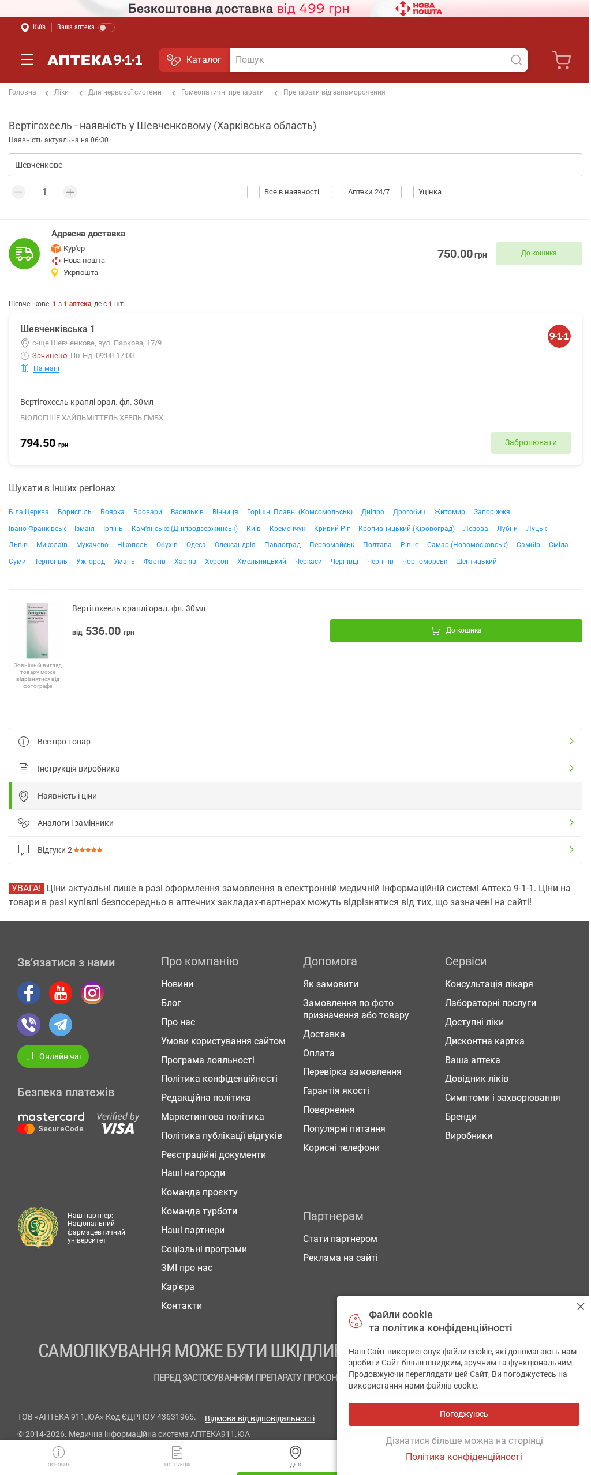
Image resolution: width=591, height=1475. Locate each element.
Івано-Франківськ (37, 529)
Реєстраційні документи (213, 1154)
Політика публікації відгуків (221, 1135)
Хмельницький (261, 562)
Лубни (507, 529)
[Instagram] (92, 992)
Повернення (329, 1109)
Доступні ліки (474, 1022)
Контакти (181, 1305)
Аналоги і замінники (76, 822)
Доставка (324, 1034)
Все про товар (64, 741)
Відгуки (55, 850)
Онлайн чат (61, 1056)
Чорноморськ (424, 562)
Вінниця (225, 512)
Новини (177, 984)
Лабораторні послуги (490, 1003)
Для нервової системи (125, 92)
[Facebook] (28, 992)
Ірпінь (113, 529)
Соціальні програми (204, 1249)
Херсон (217, 562)
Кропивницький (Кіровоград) (406, 529)
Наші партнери (193, 1230)
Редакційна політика (206, 1097)
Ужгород (90, 562)
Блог (171, 1003)
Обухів (167, 545)
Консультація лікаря (489, 984)
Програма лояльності (208, 1060)
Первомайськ (331, 545)
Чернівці (344, 562)
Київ (253, 529)
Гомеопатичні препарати (222, 92)
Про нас (178, 1022)
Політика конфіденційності (219, 1078)
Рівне (409, 545)
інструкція (177, 1465)
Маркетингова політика (212, 1116)
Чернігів (380, 562)
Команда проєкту (199, 1192)
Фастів (155, 562)
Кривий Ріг (332, 529)
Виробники (468, 1135)
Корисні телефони (341, 1147)
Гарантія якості (336, 1090)
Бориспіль (75, 512)
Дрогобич (409, 512)
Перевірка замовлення (352, 1071)
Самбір (528, 545)
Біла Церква (29, 512)
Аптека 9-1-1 (94, 60)
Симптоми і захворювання (502, 1097)
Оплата (319, 1053)
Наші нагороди (193, 1173)
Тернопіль (51, 562)
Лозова (475, 529)
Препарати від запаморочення (334, 92)
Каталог (204, 59)
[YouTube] (60, 992)
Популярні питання (344, 1128)
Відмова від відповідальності (260, 1418)
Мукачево (92, 545)
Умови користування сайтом (223, 1041)
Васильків (187, 512)
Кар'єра (177, 1286)
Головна (22, 92)
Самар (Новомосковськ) (467, 545)
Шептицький (476, 562)
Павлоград (282, 545)
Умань (124, 562)
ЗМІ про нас (186, 1267)
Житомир (449, 512)
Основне (59, 1465)
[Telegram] (60, 1024)
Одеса (196, 545)
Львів (18, 545)
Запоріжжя (492, 512)
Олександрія (235, 545)
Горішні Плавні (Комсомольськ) (300, 512)
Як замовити (330, 984)
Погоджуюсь (581, 1306)
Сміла (558, 545)
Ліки (61, 92)
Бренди (461, 1116)
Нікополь (132, 545)
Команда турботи (199, 1211)
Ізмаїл (84, 529)
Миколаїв (52, 545)
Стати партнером (340, 1238)
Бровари (147, 512)
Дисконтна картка (485, 1041)
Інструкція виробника (79, 768)
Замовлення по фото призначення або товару (356, 1009)
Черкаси (308, 562)
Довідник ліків (476, 1078)
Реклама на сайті (340, 1257)
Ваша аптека (472, 1060)
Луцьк (536, 529)
